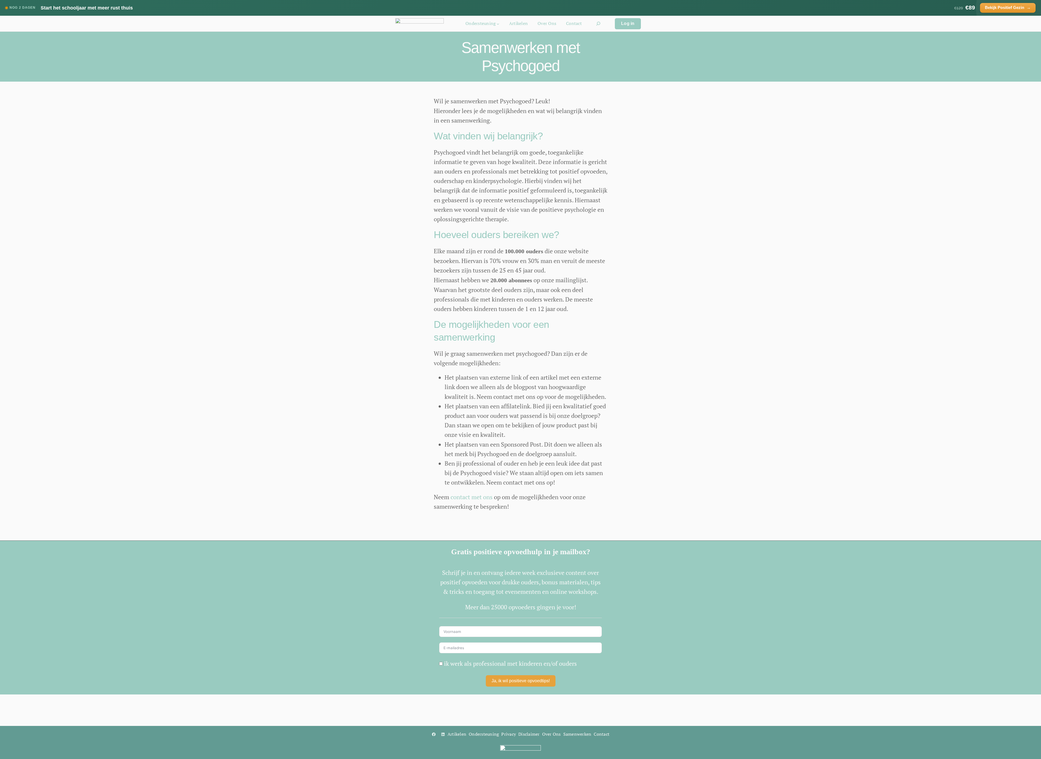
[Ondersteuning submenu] (498, 23)
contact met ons (472, 497)
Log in (628, 23)
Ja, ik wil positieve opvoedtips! (520, 680)
